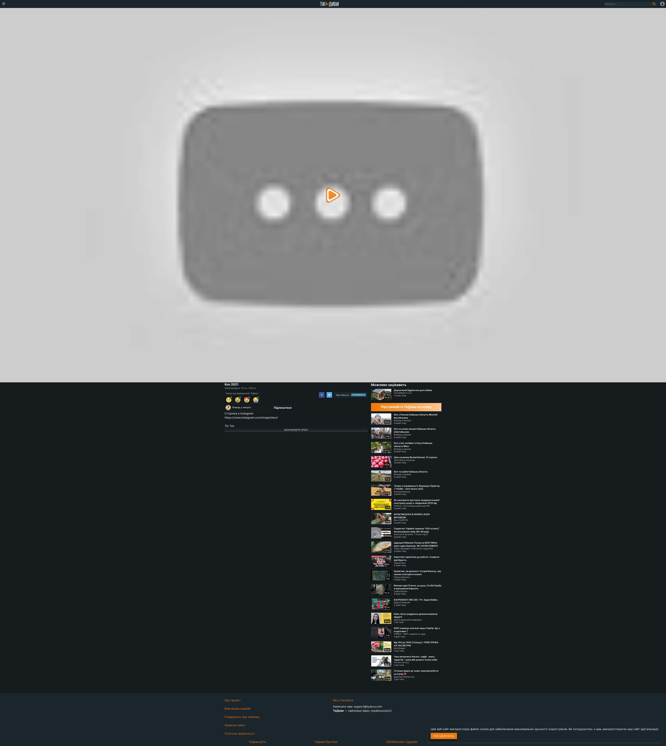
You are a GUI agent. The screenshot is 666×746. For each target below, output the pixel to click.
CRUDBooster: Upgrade (401, 742)
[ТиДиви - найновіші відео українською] (329, 4)
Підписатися (283, 407)
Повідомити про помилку (242, 717)
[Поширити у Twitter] (329, 395)
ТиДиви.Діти (257, 742)
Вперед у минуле (241, 407)
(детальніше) (649, 729)
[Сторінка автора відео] (228, 407)
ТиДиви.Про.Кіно (326, 742)
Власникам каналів (237, 708)
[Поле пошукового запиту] (654, 3)
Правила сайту (235, 725)
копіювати (358, 394)
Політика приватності (240, 733)
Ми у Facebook (343, 700)
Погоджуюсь (443, 736)
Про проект (233, 700)
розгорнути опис (296, 429)
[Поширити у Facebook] (322, 395)
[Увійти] (662, 4)
